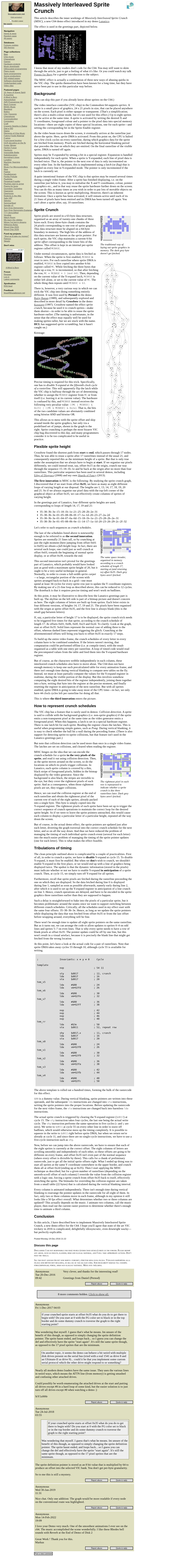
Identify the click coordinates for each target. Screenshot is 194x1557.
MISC (6, 165)
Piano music (9, 71)
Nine (6, 169)
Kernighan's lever (11, 157)
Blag (6, 54)
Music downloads (11, 66)
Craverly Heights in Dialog (15, 126)
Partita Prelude (10, 177)
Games (7, 62)
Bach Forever (10, 104)
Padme (7, 172)
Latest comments (11, 279)
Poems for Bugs (43, 74)
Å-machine (8, 95)
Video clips (8, 86)
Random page (10, 36)
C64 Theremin (10, 114)
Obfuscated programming (15, 69)
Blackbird (8, 109)
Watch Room (9, 217)
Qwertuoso (9, 193)
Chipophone (9, 59)
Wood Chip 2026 (11, 229)
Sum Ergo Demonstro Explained (18, 210)
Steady (7, 241)
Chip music (9, 57)
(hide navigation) (16, 17)
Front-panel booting (13, 140)
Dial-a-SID (8, 128)
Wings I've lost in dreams (15, 222)
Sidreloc (7, 201)
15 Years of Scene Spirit (14, 92)
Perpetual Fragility (12, 181)
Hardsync (8, 150)
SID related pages (12, 78)
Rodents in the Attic (12, 196)
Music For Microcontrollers (16, 167)
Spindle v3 (8, 205)
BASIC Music (9, 107)
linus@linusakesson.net (14, 293)
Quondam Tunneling (13, 189)
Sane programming (12, 74)
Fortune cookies (11, 45)
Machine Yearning (12, 162)
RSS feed (8, 286)
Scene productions (12, 76)
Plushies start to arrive (14, 184)
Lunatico (8, 160)
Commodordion (11, 119)
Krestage (39, 304)
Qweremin (8, 191)
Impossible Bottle (11, 152)
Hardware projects (12, 64)
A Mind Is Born (10, 97)
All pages (8, 38)
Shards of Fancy (87, 475)
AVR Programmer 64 (13, 102)
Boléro (7, 112)
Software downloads (13, 81)
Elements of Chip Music (14, 133)
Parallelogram (10, 174)
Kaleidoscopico (10, 155)
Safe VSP (8, 198)
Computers (9, 121)
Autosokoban (10, 100)
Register (7, 274)
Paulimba (8, 179)
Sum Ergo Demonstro (13, 208)
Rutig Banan (41, 298)
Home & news (10, 34)
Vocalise (7, 215)
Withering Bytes (11, 225)
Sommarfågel (10, 203)
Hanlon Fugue (10, 148)
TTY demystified (11, 213)
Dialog (7, 131)
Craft (6, 124)
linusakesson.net (16, 14)
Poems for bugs (11, 186)
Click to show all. (99, 1294)
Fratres (7, 138)
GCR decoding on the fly (15, 143)
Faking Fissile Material (14, 136)
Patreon (7, 239)
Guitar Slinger (10, 145)
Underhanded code (12, 83)
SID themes (9, 48)
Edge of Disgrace (44, 475)
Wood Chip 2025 (11, 227)
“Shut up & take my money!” (16, 236)
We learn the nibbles (13, 220)
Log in (6, 277)
